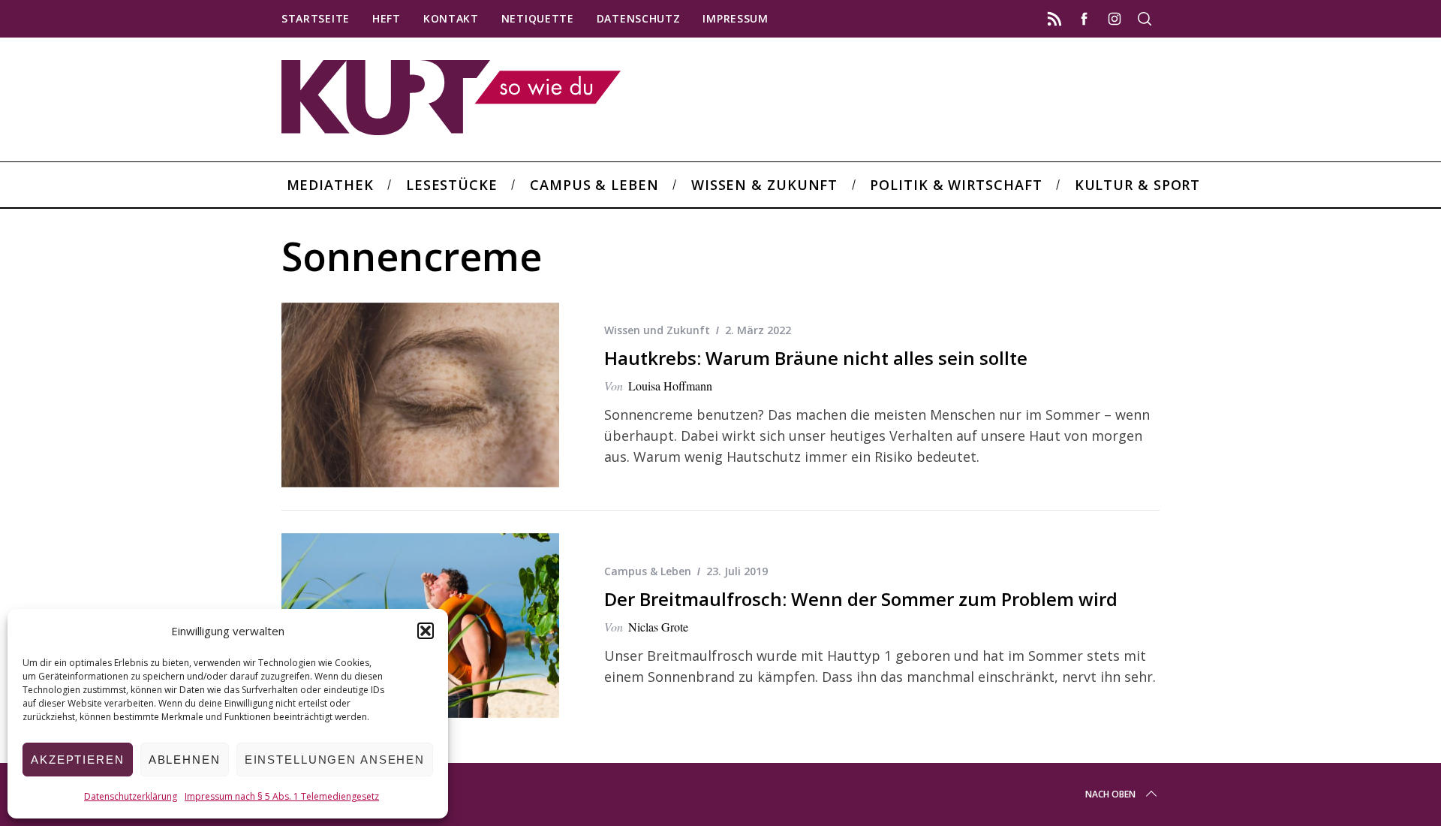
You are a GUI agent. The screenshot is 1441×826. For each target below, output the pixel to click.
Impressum (735, 18)
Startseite (315, 18)
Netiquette (537, 18)
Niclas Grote (658, 627)
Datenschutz (639, 18)
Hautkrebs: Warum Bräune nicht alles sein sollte (815, 357)
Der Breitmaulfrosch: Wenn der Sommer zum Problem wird (861, 598)
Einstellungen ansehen (335, 759)
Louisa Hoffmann (670, 385)
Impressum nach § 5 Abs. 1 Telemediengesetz (282, 796)
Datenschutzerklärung (130, 796)
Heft (386, 18)
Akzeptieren (78, 759)
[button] (425, 630)
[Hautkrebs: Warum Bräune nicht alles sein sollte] (420, 395)
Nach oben (1110, 794)
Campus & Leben (647, 571)
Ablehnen (185, 759)
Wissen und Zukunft (657, 330)
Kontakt (451, 18)
